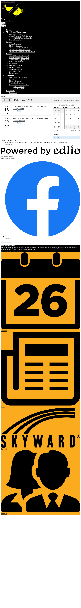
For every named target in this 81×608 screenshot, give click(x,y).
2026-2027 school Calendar (23, 38)
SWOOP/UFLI (19, 89)
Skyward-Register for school (18, 77)
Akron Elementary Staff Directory (20, 36)
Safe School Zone (15, 71)
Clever (11, 79)
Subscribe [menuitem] (75, 100)
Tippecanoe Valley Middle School (20, 48)
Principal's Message (15, 34)
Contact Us (13, 93)
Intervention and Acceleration (19, 85)
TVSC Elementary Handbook (19, 56)
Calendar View (74, 130)
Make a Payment (14, 67)
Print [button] (55, 100)
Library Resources (15, 81)
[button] (16, 32)
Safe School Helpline (61, 142)
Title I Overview (19, 87)
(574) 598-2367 (34, 142)
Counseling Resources (16, 83)
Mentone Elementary (16, 46)
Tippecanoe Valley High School (19, 50)
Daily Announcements (16, 61)
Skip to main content (8, 2)
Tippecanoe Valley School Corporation (22, 52)
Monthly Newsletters (16, 65)
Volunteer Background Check (19, 58)
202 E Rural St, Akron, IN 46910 (12, 142)
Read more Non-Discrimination (11, 251)
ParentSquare (13, 73)
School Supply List (15, 69)
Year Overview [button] (65, 100)
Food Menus (13, 63)
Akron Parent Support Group (19, 60)
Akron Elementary (15, 44)
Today (55, 130)
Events (58, 137)
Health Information (15, 40)
